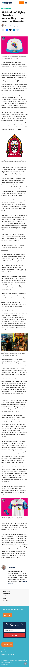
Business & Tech (6, 8)
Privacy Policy (4, 649)
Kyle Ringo (9, 25)
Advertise (5, 600)
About (4, 591)
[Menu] (26, 3)
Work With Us (7, 603)
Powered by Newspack (6, 662)
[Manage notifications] (25, 663)
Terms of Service (5, 651)
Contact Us (7, 644)
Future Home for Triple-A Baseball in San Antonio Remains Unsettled (12, 247)
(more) (8, 591)
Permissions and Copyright (7, 654)
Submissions (6, 593)
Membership (6, 596)
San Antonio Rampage (11, 118)
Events (4, 598)
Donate (22, 2)
